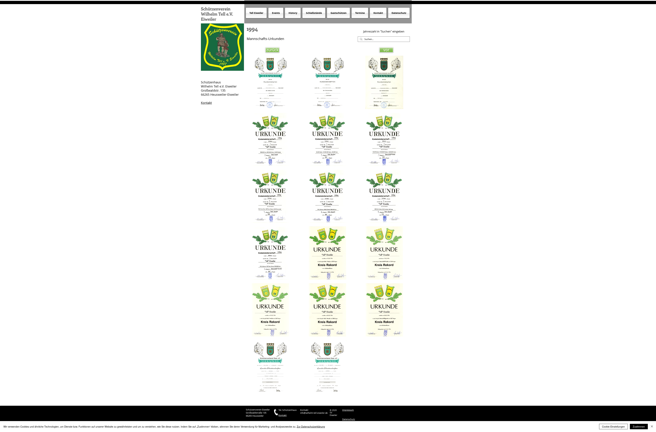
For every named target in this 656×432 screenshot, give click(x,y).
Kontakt (206, 103)
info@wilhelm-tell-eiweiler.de (314, 412)
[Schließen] (652, 426)
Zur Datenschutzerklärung (311, 426)
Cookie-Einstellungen (613, 426)
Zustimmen (639, 426)
